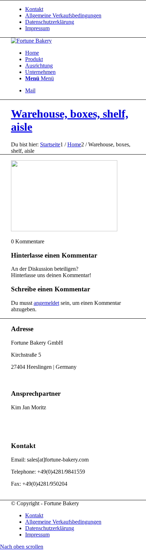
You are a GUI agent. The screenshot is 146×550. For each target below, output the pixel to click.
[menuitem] (80, 9)
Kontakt (34, 9)
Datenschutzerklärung (49, 22)
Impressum (37, 28)
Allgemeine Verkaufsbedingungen (63, 15)
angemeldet (46, 303)
